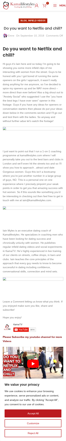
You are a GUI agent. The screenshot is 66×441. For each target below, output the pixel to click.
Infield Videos (36, 20)
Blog (24, 20)
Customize (33, 423)
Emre (11, 35)
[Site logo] (19, 5)
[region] (33, 410)
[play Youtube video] (33, 364)
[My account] (36, 5)
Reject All (33, 433)
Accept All (33, 413)
